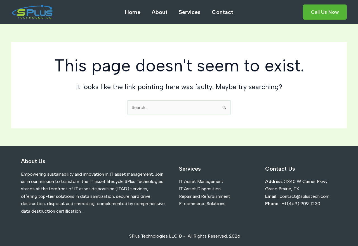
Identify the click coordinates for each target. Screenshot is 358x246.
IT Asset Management (201, 181)
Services (190, 12)
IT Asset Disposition (200, 188)
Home (132, 12)
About (160, 12)
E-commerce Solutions (202, 203)
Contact (222, 12)
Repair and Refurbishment (204, 196)
